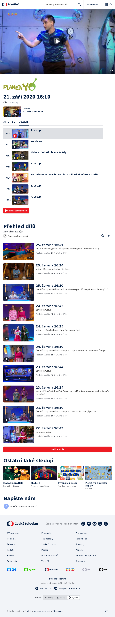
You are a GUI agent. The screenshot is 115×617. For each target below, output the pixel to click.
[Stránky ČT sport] (30, 570)
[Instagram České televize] (83, 523)
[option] (49, 598)
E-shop (10, 555)
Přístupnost (58, 611)
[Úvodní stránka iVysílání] (13, 4)
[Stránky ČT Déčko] (70, 570)
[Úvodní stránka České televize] (22, 523)
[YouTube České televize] (94, 523)
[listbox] (61, 597)
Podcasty (80, 544)
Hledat (79, 4)
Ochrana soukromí (42, 611)
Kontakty (80, 561)
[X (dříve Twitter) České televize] (100, 523)
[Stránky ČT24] (11, 570)
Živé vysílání (81, 533)
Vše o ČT (45, 561)
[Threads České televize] (106, 523)
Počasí (44, 549)
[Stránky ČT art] (86, 570)
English (28, 611)
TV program (13, 533)
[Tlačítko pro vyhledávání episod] (102, 235)
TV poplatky (47, 538)
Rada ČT (11, 549)
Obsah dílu (9, 122)
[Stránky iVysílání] (51, 570)
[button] (57, 41)
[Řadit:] (109, 235)
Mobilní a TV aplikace (86, 555)
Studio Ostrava (48, 544)
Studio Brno (81, 538)
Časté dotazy (13, 561)
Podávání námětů (49, 555)
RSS (106, 611)
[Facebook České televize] (89, 523)
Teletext (11, 544)
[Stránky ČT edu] (103, 570)
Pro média (46, 533)
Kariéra (79, 549)
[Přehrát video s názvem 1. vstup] (57, 41)
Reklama (11, 538)
